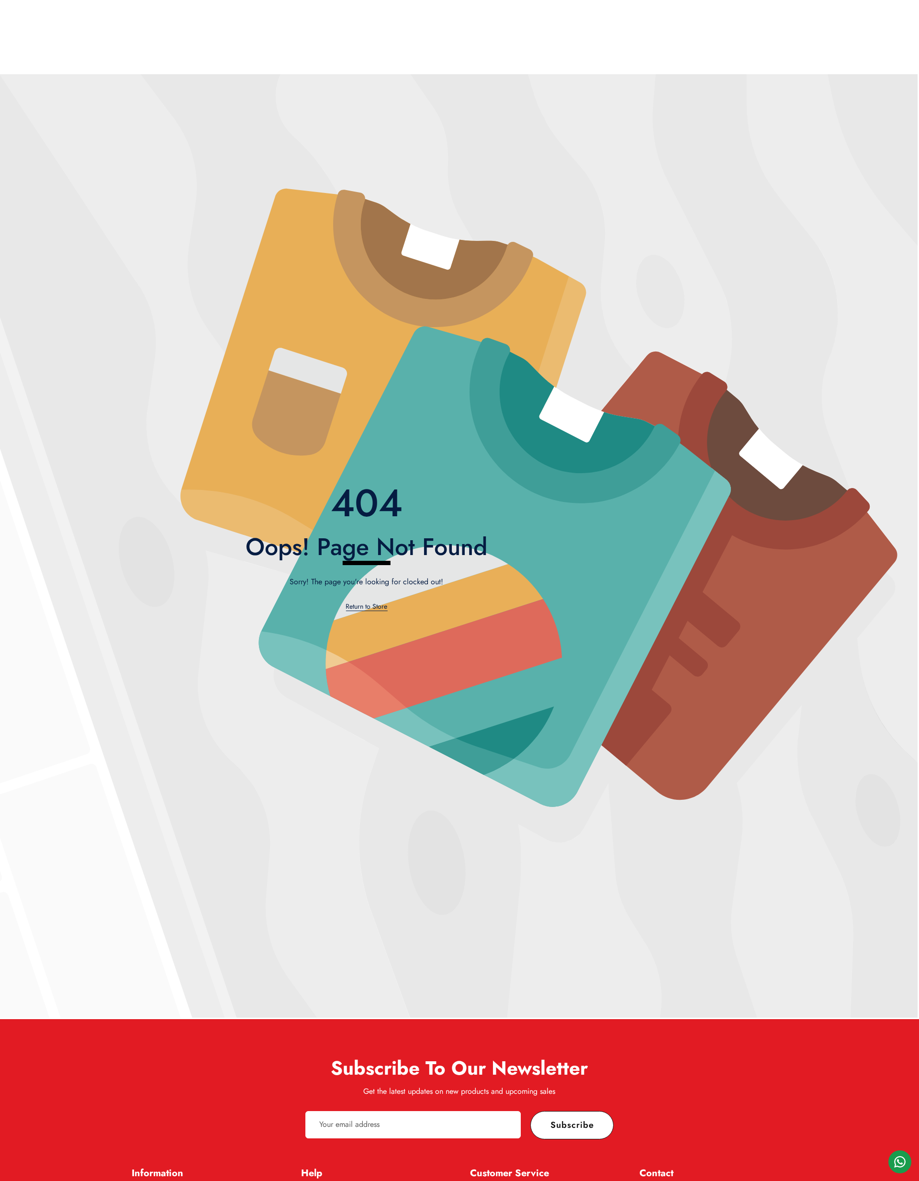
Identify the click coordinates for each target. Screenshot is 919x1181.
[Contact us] (899, 1161)
